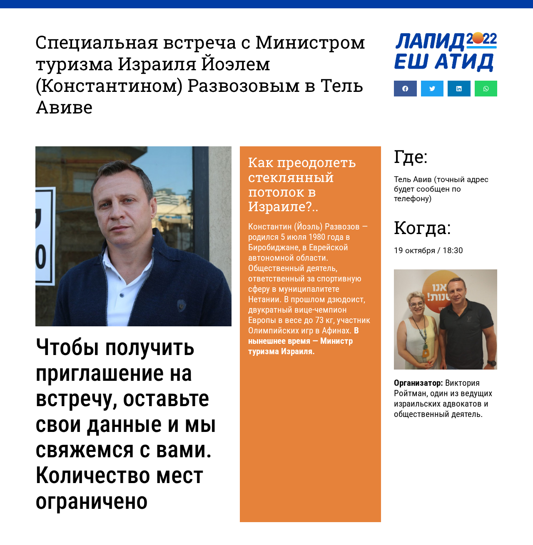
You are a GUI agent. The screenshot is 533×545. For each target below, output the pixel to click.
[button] (405, 88)
